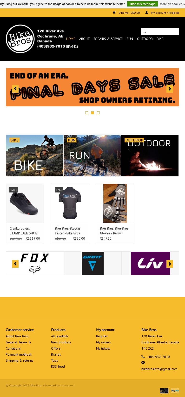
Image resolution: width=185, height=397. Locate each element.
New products (61, 342)
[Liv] (150, 263)
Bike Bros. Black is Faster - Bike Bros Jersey (67, 231)
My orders (103, 342)
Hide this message (142, 4)
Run (130, 39)
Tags (54, 360)
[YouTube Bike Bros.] (101, 308)
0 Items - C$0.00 (129, 12)
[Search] (144, 31)
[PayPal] (174, 390)
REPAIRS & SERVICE (108, 39)
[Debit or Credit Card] (163, 390)
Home (70, 39)
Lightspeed (67, 385)
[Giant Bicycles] (92, 263)
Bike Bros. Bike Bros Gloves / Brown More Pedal (114, 231)
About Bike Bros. (17, 336)
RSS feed (58, 366)
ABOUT (84, 39)
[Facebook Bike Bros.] (75, 308)
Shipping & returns (19, 360)
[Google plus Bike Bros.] (92, 308)
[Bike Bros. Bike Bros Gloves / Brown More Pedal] (115, 203)
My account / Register (165, 12)
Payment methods (19, 354)
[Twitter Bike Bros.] (84, 308)
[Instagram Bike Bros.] (110, 308)
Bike (160, 39)
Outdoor (145, 39)
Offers (55, 348)
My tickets (103, 348)
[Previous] (15, 89)
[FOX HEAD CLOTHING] (35, 263)
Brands (72, 46)
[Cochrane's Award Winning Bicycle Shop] (35, 39)
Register (102, 336)
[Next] (169, 89)
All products (59, 336)
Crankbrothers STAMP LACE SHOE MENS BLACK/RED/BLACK (23, 231)
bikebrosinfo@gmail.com (159, 369)
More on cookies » (172, 4)
